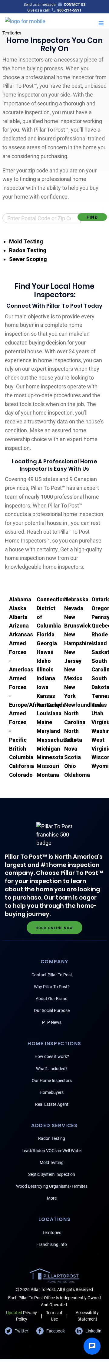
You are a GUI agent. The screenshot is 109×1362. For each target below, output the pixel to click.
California (21, 766)
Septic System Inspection (51, 1174)
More (52, 1198)
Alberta (18, 617)
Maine (44, 722)
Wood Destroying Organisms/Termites (52, 1186)
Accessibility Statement (87, 1315)
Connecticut (52, 599)
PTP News (51, 1022)
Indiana (46, 678)
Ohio (70, 766)
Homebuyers (52, 1092)
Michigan (48, 748)
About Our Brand (52, 998)
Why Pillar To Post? (52, 986)
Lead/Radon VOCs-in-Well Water (51, 1150)
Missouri (48, 766)
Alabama (20, 599)
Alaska (17, 608)
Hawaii (45, 652)
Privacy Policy (21, 1315)
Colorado (21, 775)
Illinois (45, 669)
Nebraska (76, 599)
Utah (97, 713)
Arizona (19, 625)
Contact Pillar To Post (51, 974)
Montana (48, 775)
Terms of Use (54, 1315)
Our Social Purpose (52, 1010)
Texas (99, 705)
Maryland (48, 731)
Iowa (42, 687)
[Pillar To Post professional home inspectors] (25, 20)
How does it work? (52, 1056)
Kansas (46, 696)
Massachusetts (56, 740)
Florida (45, 634)
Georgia (47, 643)
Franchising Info (51, 1244)
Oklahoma (77, 775)
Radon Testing (27, 250)
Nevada (73, 608)
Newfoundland (82, 705)
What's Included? (52, 1068)
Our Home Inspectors (52, 1080)
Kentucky (48, 705)
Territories (11, 32)
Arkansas (21, 634)
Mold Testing (26, 241)
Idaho (44, 661)
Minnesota (50, 757)
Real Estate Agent (51, 1104)
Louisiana (49, 713)
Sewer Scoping (28, 259)
